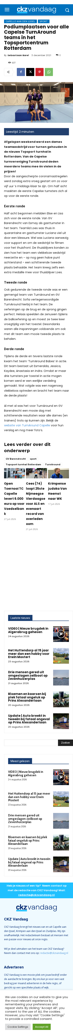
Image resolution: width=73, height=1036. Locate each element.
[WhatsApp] (49, 72)
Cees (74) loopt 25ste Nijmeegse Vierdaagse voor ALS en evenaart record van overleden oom (35, 503)
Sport (44, 21)
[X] (30, 72)
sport (33, 458)
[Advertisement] (36, 572)
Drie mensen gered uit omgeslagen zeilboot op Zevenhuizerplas (28, 675)
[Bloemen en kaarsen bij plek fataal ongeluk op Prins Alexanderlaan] (61, 699)
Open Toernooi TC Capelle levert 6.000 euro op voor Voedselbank (14, 498)
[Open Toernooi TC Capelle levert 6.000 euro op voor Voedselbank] (14, 473)
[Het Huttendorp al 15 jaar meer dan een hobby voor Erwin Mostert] (61, 656)
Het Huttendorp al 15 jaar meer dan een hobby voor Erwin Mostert (28, 653)
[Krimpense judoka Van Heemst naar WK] (58, 473)
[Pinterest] (39, 72)
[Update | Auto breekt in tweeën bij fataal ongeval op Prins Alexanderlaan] (61, 721)
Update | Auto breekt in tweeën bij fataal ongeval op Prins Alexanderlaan (29, 719)
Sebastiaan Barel (18, 55)
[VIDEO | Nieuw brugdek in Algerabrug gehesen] (61, 634)
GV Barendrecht (16, 458)
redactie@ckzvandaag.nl (54, 953)
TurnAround (52, 464)
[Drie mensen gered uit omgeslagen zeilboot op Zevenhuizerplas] (61, 677)
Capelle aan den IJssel (20, 21)
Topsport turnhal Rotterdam (23, 464)
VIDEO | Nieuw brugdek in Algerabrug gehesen (28, 630)
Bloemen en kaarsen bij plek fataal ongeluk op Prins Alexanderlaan (27, 697)
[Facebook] (21, 72)
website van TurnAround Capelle (27, 425)
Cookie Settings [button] (18, 1027)
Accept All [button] (41, 1027)
